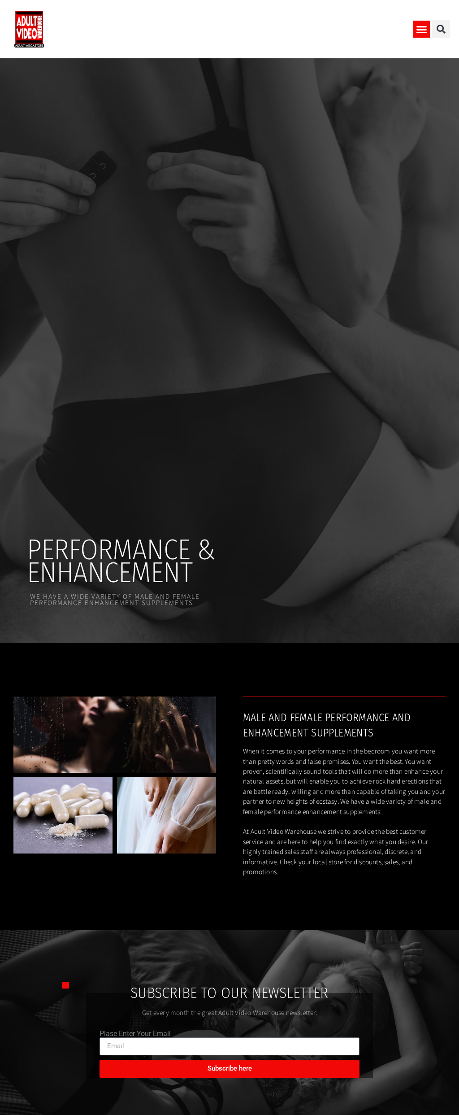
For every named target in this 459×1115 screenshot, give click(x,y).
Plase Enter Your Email (135, 1033)
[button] (421, 29)
